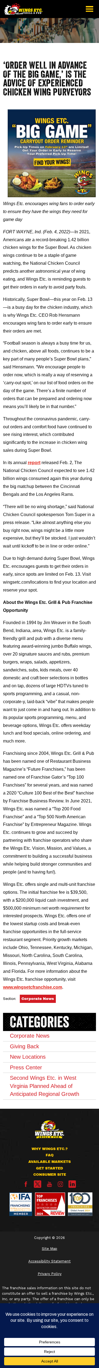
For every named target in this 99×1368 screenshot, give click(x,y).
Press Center (26, 1067)
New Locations (28, 1057)
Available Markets (49, 1162)
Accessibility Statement (49, 1261)
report (34, 462)
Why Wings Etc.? (50, 1149)
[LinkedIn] (72, 1184)
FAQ (50, 1155)
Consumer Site (49, 1174)
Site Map (49, 1249)
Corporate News (37, 999)
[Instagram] (60, 1186)
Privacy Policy (50, 1274)
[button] (89, 8)
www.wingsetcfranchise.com (32, 987)
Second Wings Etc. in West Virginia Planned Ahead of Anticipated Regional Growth (44, 1086)
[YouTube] (49, 1186)
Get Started (49, 1168)
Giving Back (24, 1046)
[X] (37, 1184)
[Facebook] (26, 1186)
